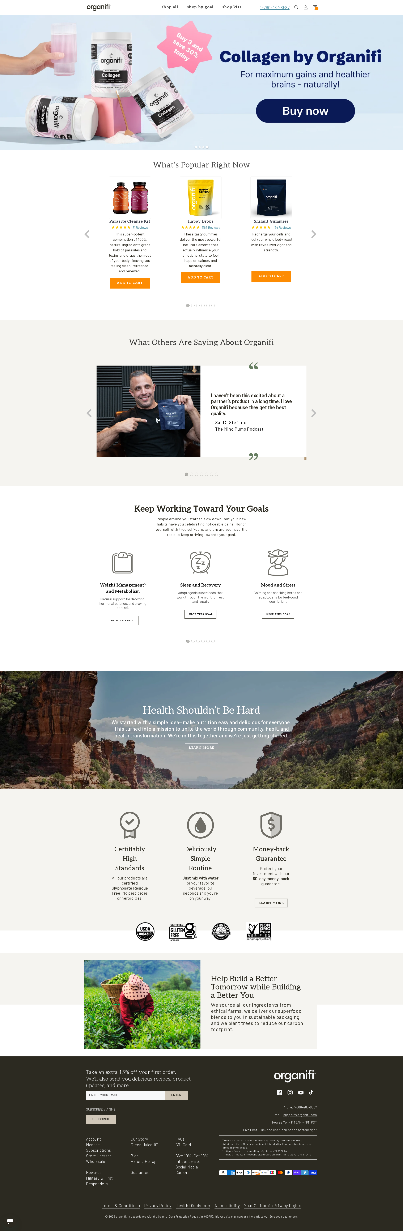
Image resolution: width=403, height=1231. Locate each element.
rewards (94, 1172)
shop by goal (200, 7)
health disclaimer (193, 1205)
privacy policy (157, 1205)
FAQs (179, 1139)
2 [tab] (193, 305)
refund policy (143, 1161)
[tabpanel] (129, 234)
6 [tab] (213, 305)
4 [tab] (203, 305)
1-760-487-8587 (274, 7)
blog (135, 1155)
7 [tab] (216, 474)
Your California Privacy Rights (272, 1205)
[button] (296, 7)
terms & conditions (121, 1205)
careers (182, 1172)
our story (139, 1139)
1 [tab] (188, 305)
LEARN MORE (201, 748)
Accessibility (227, 1205)
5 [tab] (208, 305)
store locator (98, 1155)
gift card (183, 1144)
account (93, 1139)
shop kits (231, 7)
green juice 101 (145, 1144)
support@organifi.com (300, 1115)
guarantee (140, 1172)
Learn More (271, 903)
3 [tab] (198, 305)
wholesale (95, 1161)
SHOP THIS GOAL (123, 620)
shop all (170, 7)
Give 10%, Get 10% (191, 1155)
